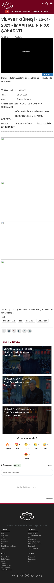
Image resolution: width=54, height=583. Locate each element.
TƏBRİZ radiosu (6, 565)
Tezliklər (3, 563)
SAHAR (8, 5)
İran (2, 533)
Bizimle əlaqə (32, 559)
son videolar (9, 321)
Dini (29, 537)
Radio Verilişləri (6, 559)
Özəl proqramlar (33, 533)
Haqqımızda (31, 546)
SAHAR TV (27, 516)
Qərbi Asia (4, 542)
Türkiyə (3, 537)
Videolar (3, 548)
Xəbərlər (27, 11)
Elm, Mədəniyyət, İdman (8, 546)
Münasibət (42, 321)
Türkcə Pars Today (6, 570)
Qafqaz (3, 540)
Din (20, 321)
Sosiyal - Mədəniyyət (34, 535)
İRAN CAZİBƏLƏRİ (35, 544)
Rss (29, 561)
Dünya (3, 544)
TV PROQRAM (33, 548)
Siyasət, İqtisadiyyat (34, 542)
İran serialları (32, 540)
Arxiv (3, 561)
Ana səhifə (16, 11)
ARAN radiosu (5, 568)
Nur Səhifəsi (5, 557)
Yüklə (48, 74)
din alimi (29, 321)
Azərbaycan (4, 535)
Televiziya (37, 11)
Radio (46, 11)
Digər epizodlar (12, 341)
